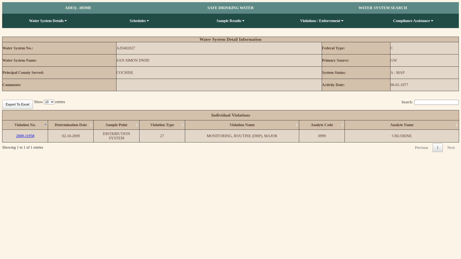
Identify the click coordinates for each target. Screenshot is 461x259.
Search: (407, 102)
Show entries (49, 102)
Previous (421, 148)
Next (451, 148)
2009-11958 (25, 136)
